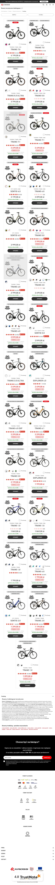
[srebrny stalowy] (33, 328)
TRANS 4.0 (39, 191)
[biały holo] (9, 376)
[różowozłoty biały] (6, 186)
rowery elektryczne (22, 728)
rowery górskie (38, 728)
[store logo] (5, 5)
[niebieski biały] (40, 566)
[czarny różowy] (6, 44)
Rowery (10, 11)
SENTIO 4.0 (15, 191)
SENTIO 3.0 (40, 333)
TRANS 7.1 (15, 141)
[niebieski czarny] (33, 186)
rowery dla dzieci (13, 728)
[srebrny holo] (9, 91)
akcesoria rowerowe (33, 729)
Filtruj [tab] (41, 14)
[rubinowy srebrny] (33, 473)
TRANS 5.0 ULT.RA (15, 95)
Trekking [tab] (3, 696)
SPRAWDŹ (44, 1)
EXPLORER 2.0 (39, 478)
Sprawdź (15, 61)
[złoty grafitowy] (30, 423)
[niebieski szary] (6, 616)
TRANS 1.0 (15, 525)
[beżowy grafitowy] (6, 137)
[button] (12, 53)
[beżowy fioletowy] (30, 521)
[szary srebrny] (9, 423)
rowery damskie (5, 728)
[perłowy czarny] (40, 280)
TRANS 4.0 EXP (15, 428)
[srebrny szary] (30, 280)
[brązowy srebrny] (30, 91)
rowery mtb (8, 729)
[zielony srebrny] (16, 471)
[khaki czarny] (30, 616)
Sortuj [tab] (14, 14)
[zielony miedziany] (30, 135)
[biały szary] (33, 521)
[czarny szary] (30, 42)
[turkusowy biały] (33, 566)
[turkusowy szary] (9, 616)
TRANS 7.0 (15, 49)
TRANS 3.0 (39, 285)
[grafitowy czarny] (40, 616)
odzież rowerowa (16, 729)
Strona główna (4, 11)
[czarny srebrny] (9, 44)
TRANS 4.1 (39, 428)
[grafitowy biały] (37, 566)
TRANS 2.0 (39, 620)
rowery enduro (30, 728)
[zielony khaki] (9, 186)
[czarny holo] (6, 91)
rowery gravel (45, 728)
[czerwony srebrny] (33, 91)
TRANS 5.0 (39, 95)
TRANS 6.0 (15, 286)
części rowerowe (24, 729)
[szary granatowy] (37, 91)
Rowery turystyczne (17, 11)
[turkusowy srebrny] (30, 376)
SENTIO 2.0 (15, 620)
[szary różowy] (40, 91)
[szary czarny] (30, 186)
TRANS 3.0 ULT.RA (15, 380)
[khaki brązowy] (6, 230)
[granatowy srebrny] (6, 282)
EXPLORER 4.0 (39, 380)
